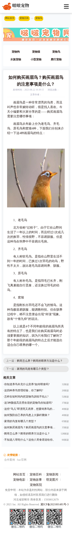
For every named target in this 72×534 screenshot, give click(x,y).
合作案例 (9, 459)
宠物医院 (36, 484)
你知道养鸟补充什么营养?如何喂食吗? (27, 384)
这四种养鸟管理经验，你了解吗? (23, 390)
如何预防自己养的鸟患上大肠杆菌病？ (27, 415)
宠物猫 (36, 51)
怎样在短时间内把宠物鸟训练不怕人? (26, 396)
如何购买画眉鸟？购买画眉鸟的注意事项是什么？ (33, 427)
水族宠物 (15, 59)
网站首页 (9, 18)
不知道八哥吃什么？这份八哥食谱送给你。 (29, 439)
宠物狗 (16, 51)
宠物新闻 (52, 474)
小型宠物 (36, 59)
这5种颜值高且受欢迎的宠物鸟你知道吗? (28, 402)
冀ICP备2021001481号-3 (55, 504)
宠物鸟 (38, 18)
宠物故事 (36, 479)
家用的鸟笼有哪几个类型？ (33, 368)
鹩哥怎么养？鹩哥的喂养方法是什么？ (40, 360)
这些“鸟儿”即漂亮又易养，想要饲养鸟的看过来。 (33, 408)
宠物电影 (19, 479)
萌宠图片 (52, 479)
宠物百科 (24, 18)
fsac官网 (21, 459)
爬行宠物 (56, 59)
